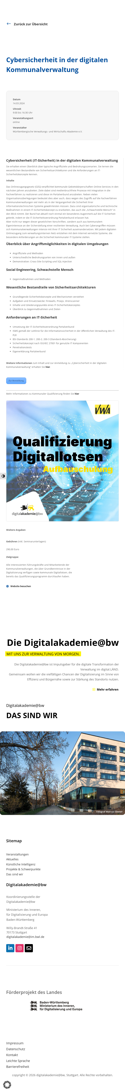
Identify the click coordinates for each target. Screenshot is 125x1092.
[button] (7, 1085)
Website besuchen (20, 586)
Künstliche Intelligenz (20, 864)
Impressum (15, 1043)
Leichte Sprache (18, 1061)
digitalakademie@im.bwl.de (25, 937)
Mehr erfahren (107, 689)
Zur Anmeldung (16, 380)
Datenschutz (15, 1049)
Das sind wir (14, 874)
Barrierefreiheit (17, 1066)
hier (48, 366)
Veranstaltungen (17, 854)
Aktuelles (12, 859)
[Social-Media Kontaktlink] (10, 948)
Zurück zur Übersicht (31, 24)
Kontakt (12, 1055)
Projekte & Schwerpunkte (23, 869)
